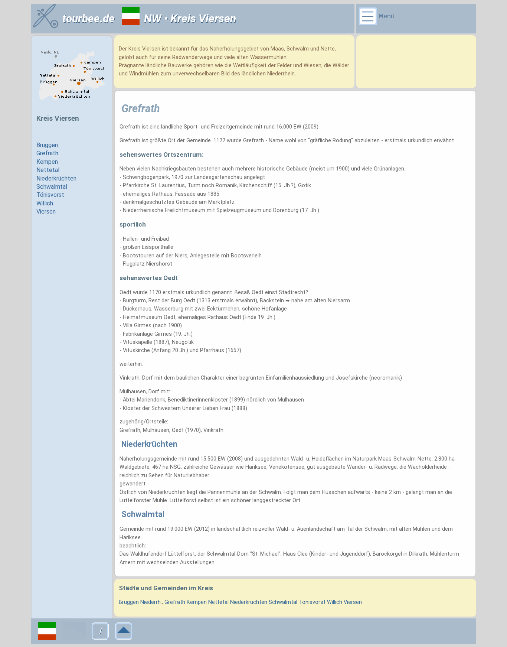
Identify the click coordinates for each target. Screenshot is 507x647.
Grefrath (174, 602)
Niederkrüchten (248, 602)
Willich (334, 602)
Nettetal (218, 602)
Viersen (353, 602)
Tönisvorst (312, 602)
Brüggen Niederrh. (140, 602)
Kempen (197, 602)
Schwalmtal (283, 602)
